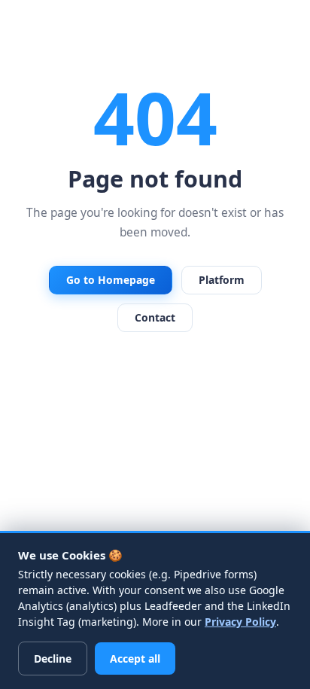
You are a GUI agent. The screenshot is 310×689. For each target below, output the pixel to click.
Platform (222, 280)
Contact (155, 317)
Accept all (135, 658)
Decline (52, 658)
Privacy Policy (240, 621)
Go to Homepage (110, 280)
